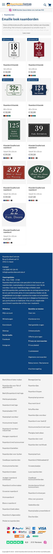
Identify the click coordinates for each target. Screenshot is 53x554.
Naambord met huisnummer (13, 442)
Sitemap (5, 331)
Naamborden (9, 15)
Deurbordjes (33, 517)
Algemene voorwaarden (37, 357)
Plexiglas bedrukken (36, 433)
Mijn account (7, 313)
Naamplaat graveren (36, 397)
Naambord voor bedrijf (37, 421)
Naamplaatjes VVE (9, 411)
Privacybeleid (33, 345)
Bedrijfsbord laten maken (12, 380)
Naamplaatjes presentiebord (39, 511)
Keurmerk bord (34, 403)
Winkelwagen (7, 319)
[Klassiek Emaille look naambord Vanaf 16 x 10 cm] (39, 139)
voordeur (5, 288)
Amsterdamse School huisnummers (36, 486)
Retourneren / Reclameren (38, 363)
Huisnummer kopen (10, 423)
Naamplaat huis (34, 454)
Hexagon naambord (10, 436)
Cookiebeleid (33, 351)
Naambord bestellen (10, 448)
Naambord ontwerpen (36, 493)
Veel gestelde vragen (36, 325)
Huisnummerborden (10, 466)
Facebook (6, 339)
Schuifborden (33, 409)
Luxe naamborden (35, 472)
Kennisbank (6, 325)
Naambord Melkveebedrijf (38, 460)
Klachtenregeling (34, 369)
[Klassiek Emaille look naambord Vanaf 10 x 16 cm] (14, 139)
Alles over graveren (35, 499)
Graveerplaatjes (34, 466)
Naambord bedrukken (10, 509)
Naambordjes (33, 385)
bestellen (44, 295)
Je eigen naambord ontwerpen (9, 478)
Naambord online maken (11, 485)
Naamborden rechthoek (37, 445)
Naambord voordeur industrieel (10, 429)
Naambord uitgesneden (11, 515)
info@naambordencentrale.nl (13, 272)
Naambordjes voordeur (37, 415)
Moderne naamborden (11, 521)
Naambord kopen (35, 391)
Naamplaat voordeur (10, 417)
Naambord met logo (10, 405)
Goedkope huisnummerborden (36, 478)
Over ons (31, 313)
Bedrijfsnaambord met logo (12, 393)
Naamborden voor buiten (12, 454)
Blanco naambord (9, 503)
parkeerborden (24, 290)
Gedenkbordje (33, 505)
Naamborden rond (35, 439)
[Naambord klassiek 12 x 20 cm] (14, 59)
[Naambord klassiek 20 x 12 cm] (14, 99)
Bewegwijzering (34, 380)
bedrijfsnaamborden (10, 290)
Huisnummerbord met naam (39, 427)
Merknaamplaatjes (9, 399)
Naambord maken (9, 472)
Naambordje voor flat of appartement (11, 386)
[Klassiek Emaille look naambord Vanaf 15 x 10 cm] (39, 182)
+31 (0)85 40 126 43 (10, 269)
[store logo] (19, 4)
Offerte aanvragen (35, 337)
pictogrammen (38, 290)
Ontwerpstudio (34, 331)
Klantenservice (34, 319)
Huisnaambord (8, 497)
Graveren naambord (10, 491)
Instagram (6, 345)
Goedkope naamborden (11, 460)
